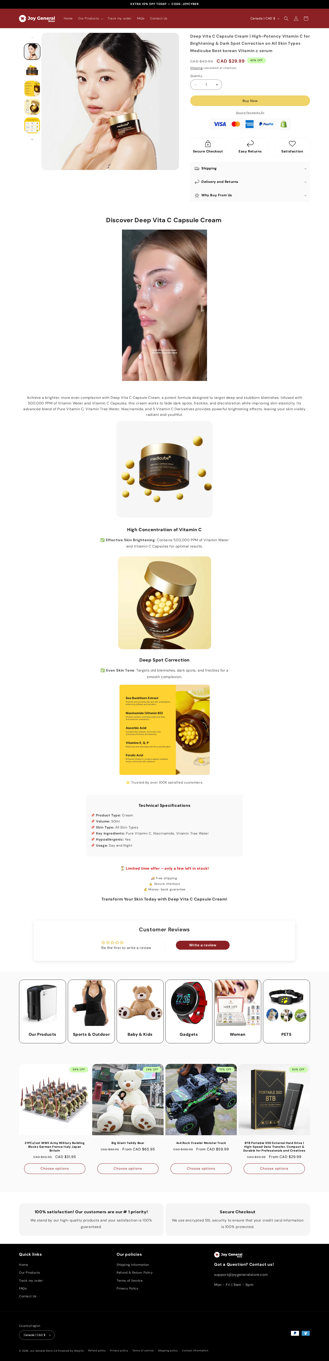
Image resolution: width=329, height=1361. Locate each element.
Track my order (31, 1281)
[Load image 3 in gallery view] (32, 88)
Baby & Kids (140, 1034)
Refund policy (97, 1350)
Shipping (196, 68)
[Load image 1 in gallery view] (32, 52)
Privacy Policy (127, 1288)
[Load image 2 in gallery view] (32, 70)
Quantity (196, 76)
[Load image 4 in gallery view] (32, 107)
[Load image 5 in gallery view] (32, 125)
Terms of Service (130, 1281)
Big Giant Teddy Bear (127, 1143)
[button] (90, 18)
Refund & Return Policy (135, 1272)
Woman (238, 1034)
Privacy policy (119, 1350)
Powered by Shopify (71, 1350)
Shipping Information (133, 1265)
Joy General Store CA (43, 1350)
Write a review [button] (202, 945)
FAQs (23, 1288)
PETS (286, 1034)
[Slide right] (32, 139)
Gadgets (189, 1034)
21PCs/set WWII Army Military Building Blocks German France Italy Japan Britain (55, 1146)
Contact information (195, 1350)
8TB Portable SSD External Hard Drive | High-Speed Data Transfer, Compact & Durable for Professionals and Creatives (274, 1146)
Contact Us (27, 1296)
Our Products (42, 1034)
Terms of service (143, 1350)
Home (23, 1265)
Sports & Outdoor (91, 1034)
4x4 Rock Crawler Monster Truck (201, 1143)
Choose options (55, 1169)
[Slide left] (32, 37)
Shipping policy (168, 1350)
